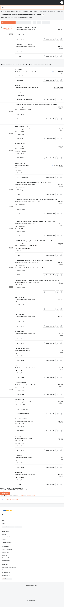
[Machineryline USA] (10, 2)
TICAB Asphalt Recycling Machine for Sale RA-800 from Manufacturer (35, 240)
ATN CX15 (18, 436)
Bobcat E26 (18, 472)
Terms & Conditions (7, 549)
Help (3, 520)
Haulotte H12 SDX (20, 143)
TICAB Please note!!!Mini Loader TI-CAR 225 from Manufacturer (33, 260)
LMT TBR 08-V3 (19, 297)
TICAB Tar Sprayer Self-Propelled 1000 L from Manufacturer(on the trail (36, 199)
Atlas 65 (17, 85)
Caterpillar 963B (19, 399)
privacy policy (20, 495)
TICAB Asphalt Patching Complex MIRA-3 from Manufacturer (33, 182)
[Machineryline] (2, 11)
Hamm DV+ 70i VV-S (21, 419)
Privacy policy (5, 552)
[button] (61, 2)
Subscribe (5, 493)
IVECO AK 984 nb (20, 163)
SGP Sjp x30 (18, 69)
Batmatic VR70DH (20, 331)
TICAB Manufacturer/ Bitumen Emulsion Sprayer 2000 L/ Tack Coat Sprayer (37, 280)
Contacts (4, 523)
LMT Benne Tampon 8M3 (22, 348)
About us (4, 517)
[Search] (61, 7)
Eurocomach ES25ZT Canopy (23, 44)
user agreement (31, 495)
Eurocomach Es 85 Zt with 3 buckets (25, 27)
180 (16, 365)
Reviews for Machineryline (8, 558)
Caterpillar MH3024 (20, 382)
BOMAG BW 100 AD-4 (21, 126)
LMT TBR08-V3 (19, 314)
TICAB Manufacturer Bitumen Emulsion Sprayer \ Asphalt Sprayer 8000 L (36, 104)
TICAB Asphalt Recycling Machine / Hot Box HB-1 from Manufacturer (35, 221)
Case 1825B (18, 455)
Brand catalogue (6, 560)
